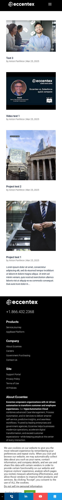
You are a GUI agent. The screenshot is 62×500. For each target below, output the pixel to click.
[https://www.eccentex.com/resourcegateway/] (55, 496)
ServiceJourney (13, 327)
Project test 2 (13, 186)
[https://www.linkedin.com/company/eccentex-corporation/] (26, 496)
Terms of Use (12, 383)
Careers (10, 351)
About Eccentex (14, 346)
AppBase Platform (15, 332)
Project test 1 (13, 257)
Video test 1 (13, 116)
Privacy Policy (13, 379)
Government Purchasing (18, 355)
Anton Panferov (17, 61)
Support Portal (13, 374)
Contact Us (11, 360)
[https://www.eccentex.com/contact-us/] (11, 496)
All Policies (11, 388)
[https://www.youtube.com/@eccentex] (40, 496)
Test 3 (9, 58)
